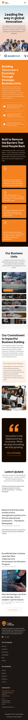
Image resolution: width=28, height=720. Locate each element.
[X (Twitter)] (5, 637)
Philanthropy (5, 652)
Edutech (4, 673)
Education (4, 676)
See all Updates (13, 609)
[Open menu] (25, 2)
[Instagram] (8, 637)
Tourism (4, 681)
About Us (4, 646)
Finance (4, 670)
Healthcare (4, 679)
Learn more (7, 290)
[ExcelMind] (11, 55)
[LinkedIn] (2, 637)
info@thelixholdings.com (8, 707)
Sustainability (5, 655)
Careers (4, 660)
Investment (4, 649)
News (3, 657)
